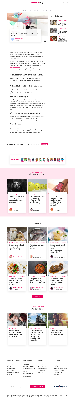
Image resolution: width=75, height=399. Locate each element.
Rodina (52, 194)
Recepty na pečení (62, 20)
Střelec (36, 161)
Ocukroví (40, 396)
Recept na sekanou (11, 366)
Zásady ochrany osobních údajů (14, 388)
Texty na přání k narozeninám (60, 363)
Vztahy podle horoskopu (59, 365)
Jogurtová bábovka (42, 368)
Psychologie (32, 194)
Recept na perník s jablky (29, 366)
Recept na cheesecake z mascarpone (28, 363)
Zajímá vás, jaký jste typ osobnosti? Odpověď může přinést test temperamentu (37, 200)
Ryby (33, 161)
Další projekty (10, 386)
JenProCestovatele (21, 396)
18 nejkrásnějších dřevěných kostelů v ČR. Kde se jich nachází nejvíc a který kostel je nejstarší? (37, 335)
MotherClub (36, 395)
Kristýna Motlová (58, 256)
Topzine (60, 395)
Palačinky (40, 363)
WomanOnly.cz (23, 10)
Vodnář (22, 161)
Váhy (55, 161)
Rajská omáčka (10, 365)
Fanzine (9, 396)
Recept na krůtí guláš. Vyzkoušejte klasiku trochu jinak (37, 280)
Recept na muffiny (27, 376)
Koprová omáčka (58, 372)
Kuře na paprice (11, 370)
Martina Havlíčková (17, 256)
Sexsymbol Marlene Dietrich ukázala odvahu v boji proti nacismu (16, 199)
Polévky (60, 36)
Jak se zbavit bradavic (59, 370)
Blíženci (40, 161)
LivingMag (35, 396)
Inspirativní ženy (13, 194)
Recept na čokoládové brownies (28, 370)
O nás (8, 384)
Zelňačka (9, 374)
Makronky (40, 372)
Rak (25, 161)
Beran (58, 161)
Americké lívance (42, 365)
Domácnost (28, 10)
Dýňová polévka (57, 374)
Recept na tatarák (11, 363)
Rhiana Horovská (37, 256)
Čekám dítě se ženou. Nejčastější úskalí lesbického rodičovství (15, 333)
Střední (22, 276)
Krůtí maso (32, 276)
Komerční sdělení (19, 38)
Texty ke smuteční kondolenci (60, 368)
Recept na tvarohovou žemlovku (28, 374)
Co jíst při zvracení (58, 366)
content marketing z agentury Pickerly (16, 395)
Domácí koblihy (41, 370)
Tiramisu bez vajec (42, 366)
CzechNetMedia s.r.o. (18, 394)
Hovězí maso (12, 276)
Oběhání (41, 395)
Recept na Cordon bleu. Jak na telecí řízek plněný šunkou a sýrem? (16, 281)
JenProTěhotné (47, 395)
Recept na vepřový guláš (13, 372)
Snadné (22, 242)
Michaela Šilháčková (38, 209)
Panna (29, 161)
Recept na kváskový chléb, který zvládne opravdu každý (62, 24)
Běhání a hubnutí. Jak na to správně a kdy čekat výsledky (57, 332)
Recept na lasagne (11, 368)
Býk (44, 161)
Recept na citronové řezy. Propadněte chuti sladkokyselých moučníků (57, 248)
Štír (62, 161)
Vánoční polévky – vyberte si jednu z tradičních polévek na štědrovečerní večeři (62, 40)
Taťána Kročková (17, 209)
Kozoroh (47, 161)
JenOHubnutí (46, 396)
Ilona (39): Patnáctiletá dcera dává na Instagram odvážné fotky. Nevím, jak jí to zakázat (57, 201)
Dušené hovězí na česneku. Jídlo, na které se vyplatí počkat (56, 281)
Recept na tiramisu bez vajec (29, 368)
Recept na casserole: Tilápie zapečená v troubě (62, 32)
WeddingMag (30, 396)
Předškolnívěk (54, 395)
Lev (51, 161)
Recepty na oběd (62, 28)
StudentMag (14, 396)
